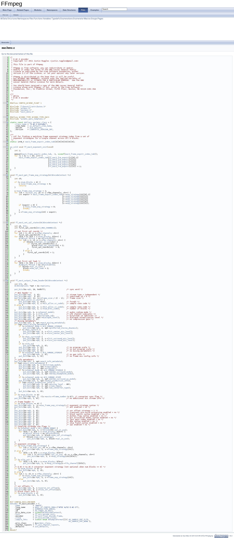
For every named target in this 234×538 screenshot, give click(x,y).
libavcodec (5, 42)
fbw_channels (44, 233)
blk (24, 226)
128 (5, 281)
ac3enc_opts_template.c (33, 119)
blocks (46, 238)
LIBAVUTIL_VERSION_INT (41, 129)
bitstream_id (45, 316)
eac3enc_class (40, 122)
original (50, 368)
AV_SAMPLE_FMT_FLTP (78, 520)
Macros (87, 19)
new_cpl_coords (47, 245)
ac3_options (36, 128)
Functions (38, 19)
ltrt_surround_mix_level (60, 339)
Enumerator (78, 19)
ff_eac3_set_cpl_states (27, 223)
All (1, 19)
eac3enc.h (26, 110)
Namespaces (23, 19)
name (18, 505)
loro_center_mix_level (59, 333)
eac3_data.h (27, 112)
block (32, 238)
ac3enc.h (25, 108)
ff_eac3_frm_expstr (59, 158)
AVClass (28, 122)
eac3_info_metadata (51, 361)
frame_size (47, 298)
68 (5, 175)
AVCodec (14, 504)
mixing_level (56, 384)
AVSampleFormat (55, 520)
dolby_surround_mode (60, 372)
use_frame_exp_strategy (34, 184)
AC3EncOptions (21, 286)
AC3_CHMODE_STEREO (52, 326)
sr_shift (37, 300)
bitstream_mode (51, 365)
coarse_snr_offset (48, 488)
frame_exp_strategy (32, 212)
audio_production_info (57, 381)
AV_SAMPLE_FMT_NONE (78, 521)
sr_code (58, 303)
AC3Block (23, 238)
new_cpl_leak (37, 268)
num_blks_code (51, 309)
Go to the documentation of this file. (17, 54)
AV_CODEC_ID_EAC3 (43, 511)
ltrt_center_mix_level (59, 332)
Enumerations (66, 19)
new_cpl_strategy (61, 435)
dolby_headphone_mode (61, 374)
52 (5, 147)
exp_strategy (72, 194)
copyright (51, 367)
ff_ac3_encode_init (45, 514)
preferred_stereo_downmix (63, 328)
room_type (55, 386)
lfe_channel (71, 463)
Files (31, 19)
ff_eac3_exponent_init (35, 147)
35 (5, 117)
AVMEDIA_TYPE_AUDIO (45, 509)
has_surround (32, 337)
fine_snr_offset (47, 490)
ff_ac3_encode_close (45, 518)
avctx (48, 397)
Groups (94, 19)
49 (5, 142)
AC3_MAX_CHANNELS (46, 228)
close (18, 518)
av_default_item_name (40, 126)
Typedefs (55, 19)
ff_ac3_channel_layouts (47, 525)
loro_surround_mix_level (60, 340)
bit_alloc (27, 300)
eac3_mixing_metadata (52, 323)
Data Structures (10, 19)
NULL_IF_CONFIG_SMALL (46, 507)
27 (5, 103)
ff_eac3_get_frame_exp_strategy (32, 175)
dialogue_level (50, 317)
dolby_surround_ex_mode (62, 379)
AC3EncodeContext (57, 175)
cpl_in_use (36, 266)
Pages (100, 19)
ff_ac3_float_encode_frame (48, 516)
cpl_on (33, 193)
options (45, 286)
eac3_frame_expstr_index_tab (40, 142)
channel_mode (45, 312)
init (18, 514)
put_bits (18, 289)
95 (5, 223)
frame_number (59, 397)
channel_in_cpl (42, 242)
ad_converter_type (59, 388)
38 (5, 122)
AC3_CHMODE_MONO (46, 428)
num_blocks (27, 182)
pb (30, 289)
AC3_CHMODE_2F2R (52, 377)
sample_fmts (21, 520)
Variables (47, 19)
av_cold (14, 147)
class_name (21, 124)
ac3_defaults (41, 527)
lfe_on (42, 314)
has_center (31, 330)
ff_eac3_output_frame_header (30, 281)
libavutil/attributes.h (33, 107)
